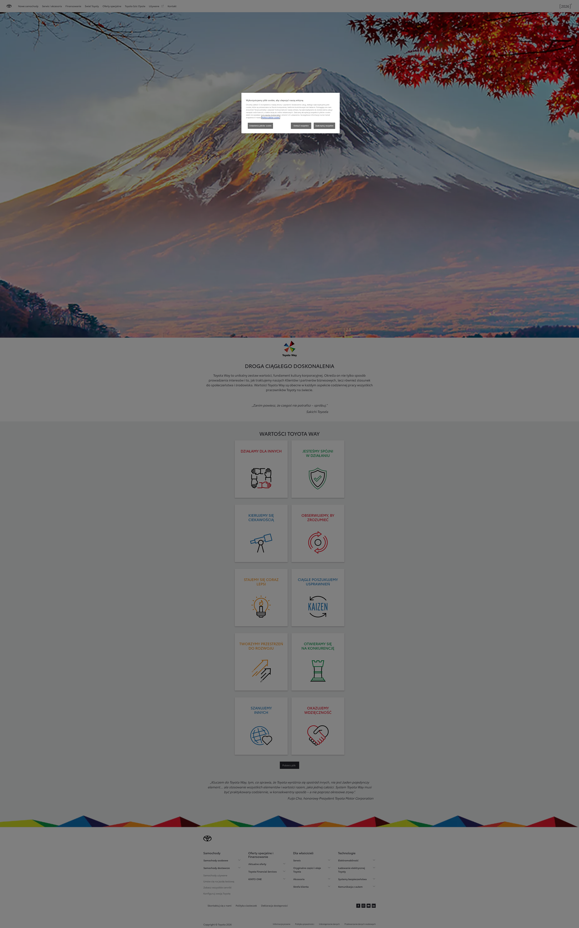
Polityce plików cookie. (271, 117)
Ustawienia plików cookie (260, 125)
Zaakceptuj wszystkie (324, 125)
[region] (290, 113)
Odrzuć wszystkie (301, 125)
